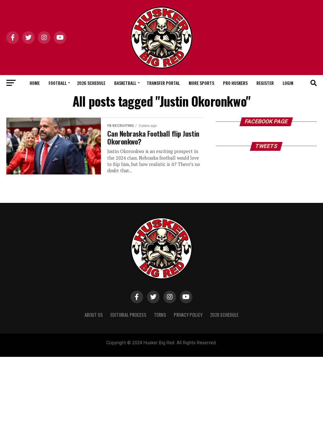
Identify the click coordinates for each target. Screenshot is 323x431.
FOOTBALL (58, 83)
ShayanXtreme (176, 348)
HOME (35, 83)
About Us (94, 314)
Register (265, 83)
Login (288, 83)
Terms (160, 314)
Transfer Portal (163, 83)
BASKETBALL (125, 83)
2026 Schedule (91, 83)
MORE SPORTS (201, 83)
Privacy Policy (188, 314)
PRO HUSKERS (235, 83)
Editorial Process (128, 314)
